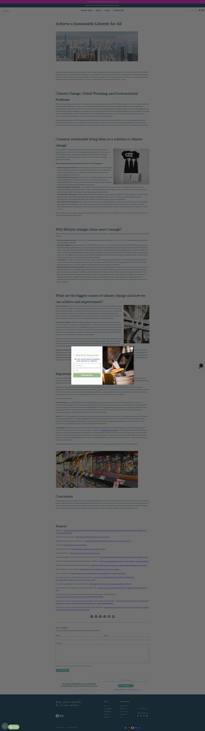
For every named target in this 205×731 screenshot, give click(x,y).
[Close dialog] (131, 348)
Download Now (87, 375)
